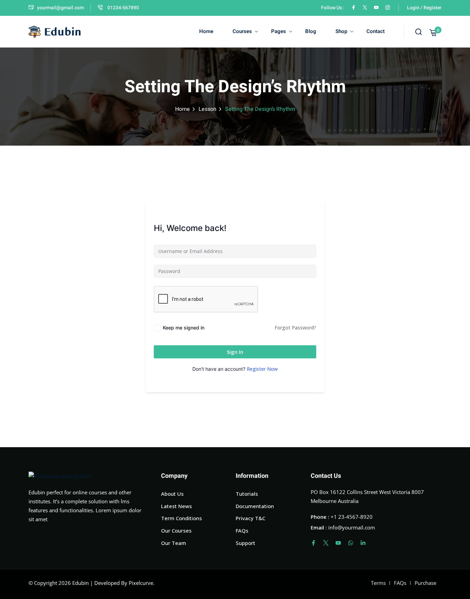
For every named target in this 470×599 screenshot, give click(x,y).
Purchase (425, 582)
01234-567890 (122, 7)
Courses (242, 31)
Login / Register (424, 7)
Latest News (176, 506)
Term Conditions (181, 518)
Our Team (173, 542)
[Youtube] (338, 543)
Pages (278, 31)
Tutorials (247, 493)
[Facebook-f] (313, 543)
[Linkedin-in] (363, 543)
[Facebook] (353, 7)
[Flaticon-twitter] (326, 543)
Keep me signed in (183, 327)
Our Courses (176, 530)
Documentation (255, 506)
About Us (172, 493)
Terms (378, 582)
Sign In (235, 351)
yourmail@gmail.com (60, 7)
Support (245, 542)
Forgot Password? (295, 327)
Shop (341, 31)
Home (206, 31)
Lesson (207, 109)
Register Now (262, 369)
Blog (310, 31)
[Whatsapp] (350, 543)
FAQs (242, 530)
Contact (375, 31)
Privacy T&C (250, 518)
